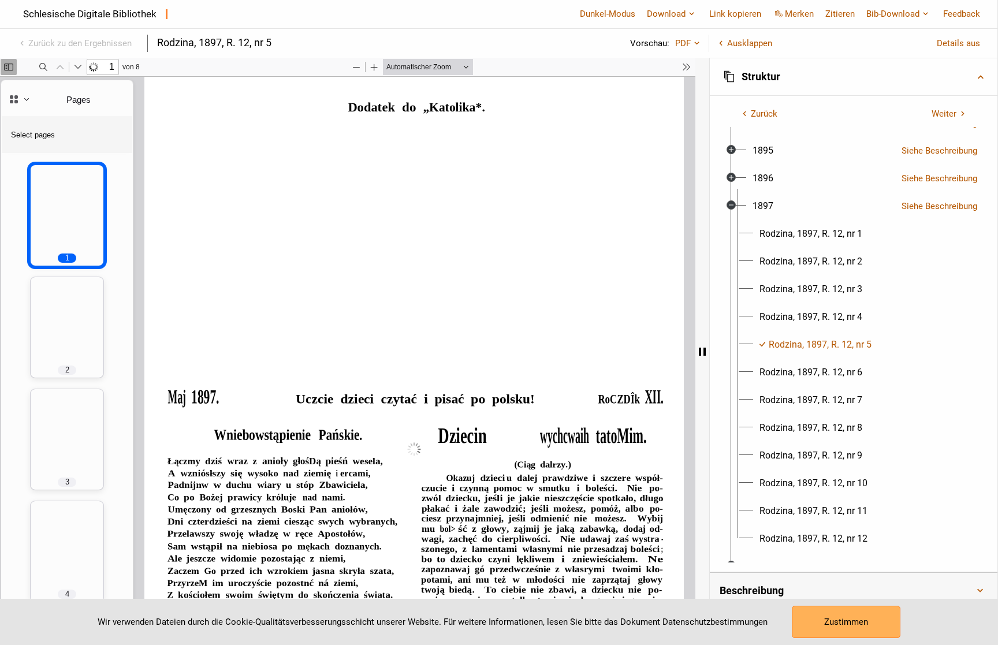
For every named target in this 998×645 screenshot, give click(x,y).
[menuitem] (763, 150)
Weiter (944, 114)
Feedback (961, 14)
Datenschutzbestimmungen (715, 622)
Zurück (764, 114)
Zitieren (840, 14)
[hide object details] (702, 351)
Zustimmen (846, 622)
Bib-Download (892, 14)
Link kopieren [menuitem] (735, 14)
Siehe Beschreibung (939, 151)
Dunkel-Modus (607, 14)
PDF (683, 43)
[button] (853, 76)
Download (666, 14)
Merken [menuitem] (799, 14)
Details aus (958, 43)
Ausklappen (749, 43)
